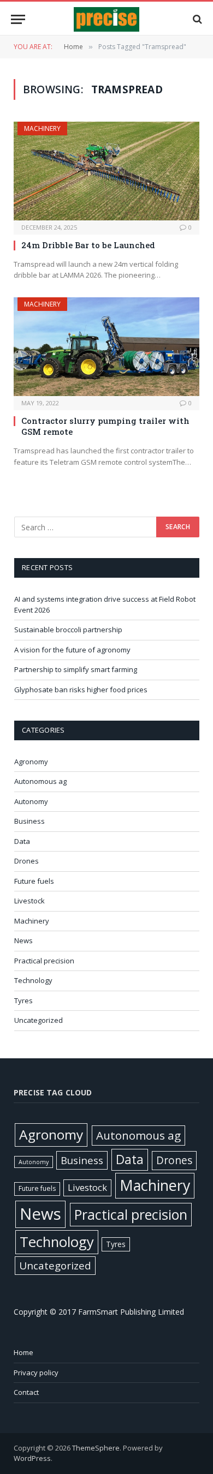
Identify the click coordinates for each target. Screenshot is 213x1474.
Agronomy (31, 761)
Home (23, 1352)
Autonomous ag (40, 781)
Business (29, 821)
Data (22, 841)
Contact (26, 1392)
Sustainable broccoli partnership (68, 629)
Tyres (23, 1000)
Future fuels (34, 881)
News (23, 940)
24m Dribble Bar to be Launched (88, 244)
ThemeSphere (96, 1448)
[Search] (196, 19)
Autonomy (31, 801)
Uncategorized (38, 1020)
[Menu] (18, 19)
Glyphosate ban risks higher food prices (80, 689)
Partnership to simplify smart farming (75, 669)
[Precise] (106, 19)
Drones (26, 861)
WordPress (32, 1458)
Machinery (42, 128)
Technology (33, 980)
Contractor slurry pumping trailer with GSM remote (105, 426)
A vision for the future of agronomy (72, 650)
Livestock (29, 901)
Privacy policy (36, 1372)
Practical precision (44, 961)
